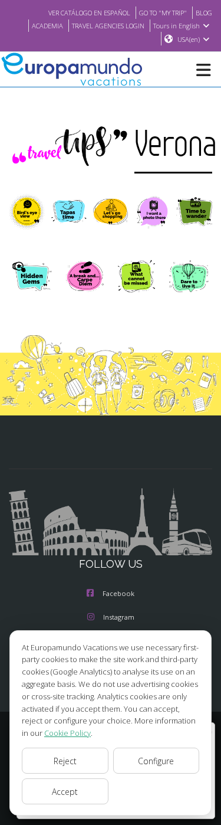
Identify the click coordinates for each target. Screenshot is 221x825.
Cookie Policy (67, 733)
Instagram (118, 617)
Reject (65, 761)
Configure (156, 761)
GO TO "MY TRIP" (163, 12)
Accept (65, 791)
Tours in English (176, 25)
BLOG (204, 12)
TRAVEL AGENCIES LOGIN (108, 25)
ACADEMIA (47, 25)
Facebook (118, 593)
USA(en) (188, 39)
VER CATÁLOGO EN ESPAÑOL (89, 12)
